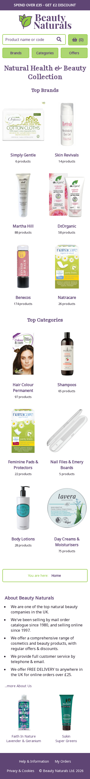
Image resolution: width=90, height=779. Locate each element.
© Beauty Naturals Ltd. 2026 (61, 770)
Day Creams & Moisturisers (66, 541)
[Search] (59, 39)
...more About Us (18, 686)
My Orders (63, 761)
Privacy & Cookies (20, 770)
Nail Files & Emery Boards (66, 464)
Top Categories (45, 320)
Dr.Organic (67, 226)
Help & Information (34, 761)
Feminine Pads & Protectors (23, 464)
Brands (16, 53)
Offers (74, 53)
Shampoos (67, 384)
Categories (45, 53)
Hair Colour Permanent (23, 387)
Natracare (67, 297)
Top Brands (45, 90)
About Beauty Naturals (29, 597)
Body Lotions (23, 539)
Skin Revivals (67, 155)
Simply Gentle (23, 155)
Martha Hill (23, 226)
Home (56, 575)
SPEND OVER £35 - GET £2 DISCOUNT (45, 5)
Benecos (23, 297)
